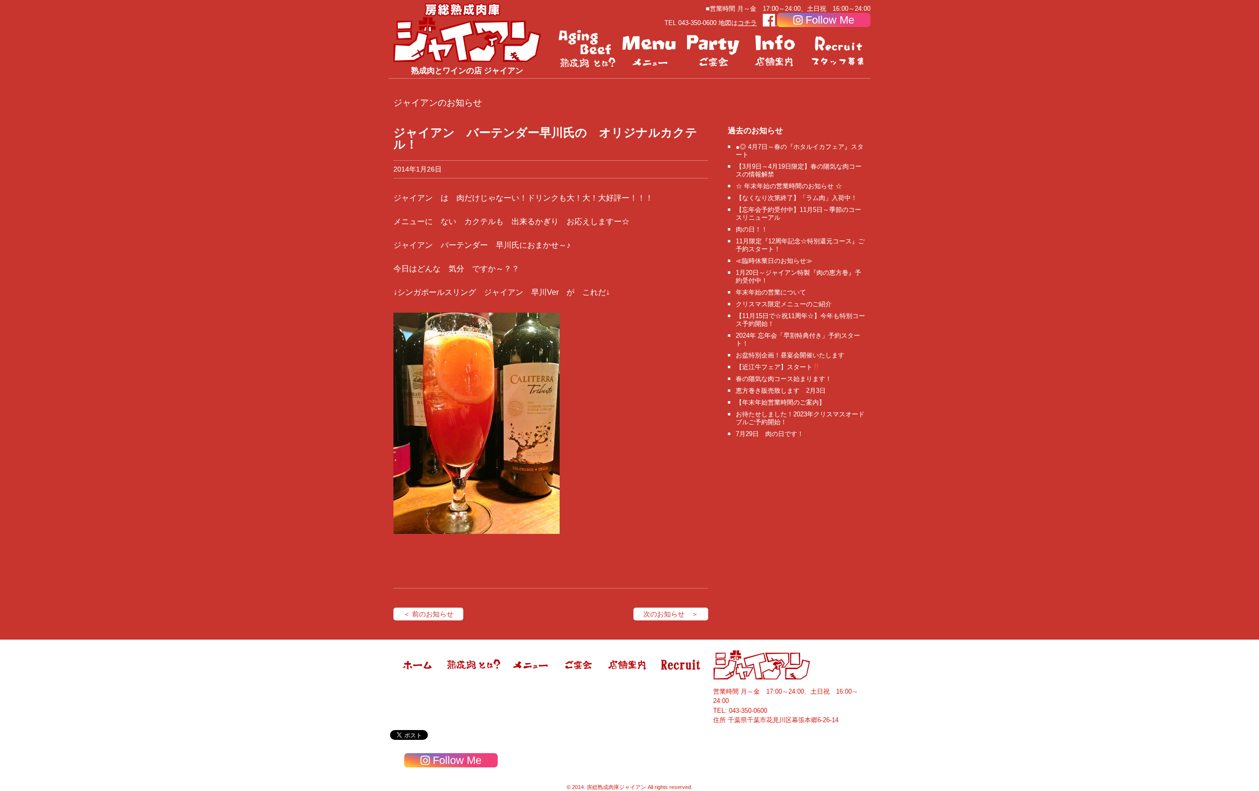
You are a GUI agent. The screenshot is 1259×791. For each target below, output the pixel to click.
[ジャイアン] (467, 32)
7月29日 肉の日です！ (770, 434)
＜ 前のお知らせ (428, 614)
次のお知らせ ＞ (670, 614)
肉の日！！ (752, 229)
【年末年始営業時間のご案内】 (780, 402)
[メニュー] (650, 49)
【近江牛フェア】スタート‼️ (778, 367)
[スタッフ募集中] (839, 49)
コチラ (747, 23)
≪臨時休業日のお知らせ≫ (774, 260)
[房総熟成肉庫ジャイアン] (418, 677)
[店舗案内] (776, 49)
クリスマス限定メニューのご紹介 (784, 304)
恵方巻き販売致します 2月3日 (781, 390)
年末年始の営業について (771, 292)
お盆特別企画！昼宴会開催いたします (790, 355)
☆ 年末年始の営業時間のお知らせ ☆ (789, 186)
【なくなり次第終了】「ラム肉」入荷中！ (796, 198)
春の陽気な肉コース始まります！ (784, 378)
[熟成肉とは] (587, 49)
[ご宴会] (713, 49)
